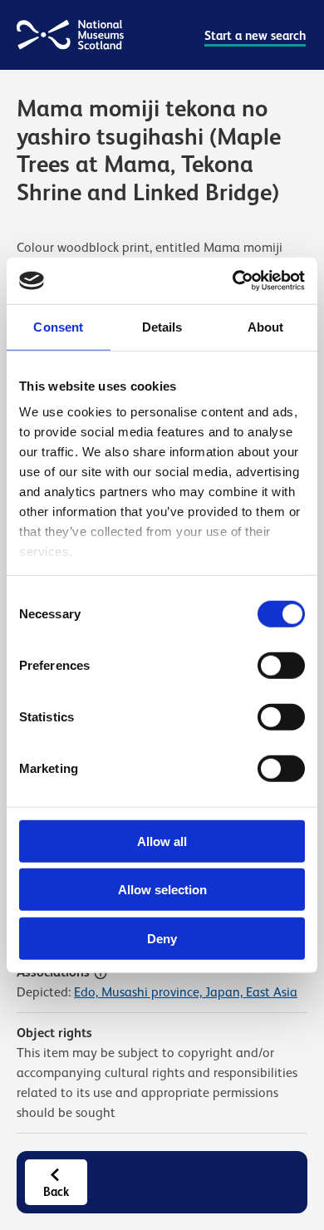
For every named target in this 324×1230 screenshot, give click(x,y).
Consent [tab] (58, 326)
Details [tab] (162, 326)
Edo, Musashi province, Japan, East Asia (185, 992)
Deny (162, 938)
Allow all (162, 841)
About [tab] (266, 326)
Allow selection (162, 890)
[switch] (281, 665)
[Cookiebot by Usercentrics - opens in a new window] (233, 281)
